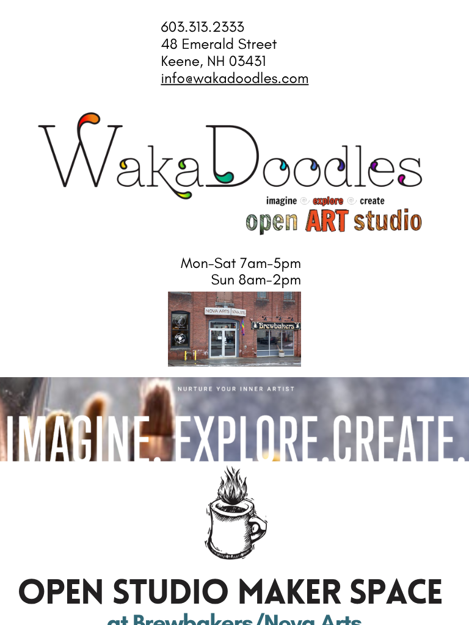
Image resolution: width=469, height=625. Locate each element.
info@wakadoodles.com (234, 78)
